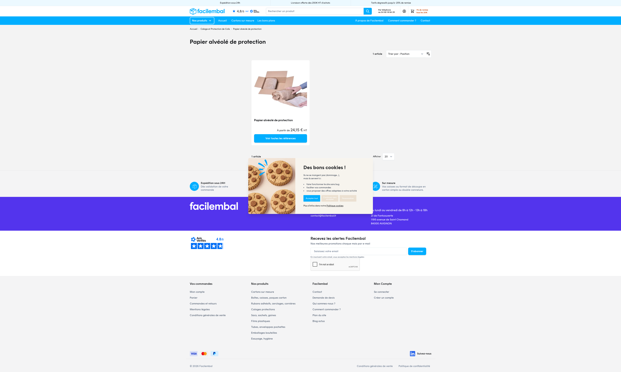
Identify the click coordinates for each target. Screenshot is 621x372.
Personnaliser (348, 198)
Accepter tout (312, 198)
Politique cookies (334, 205)
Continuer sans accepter (330, 198)
